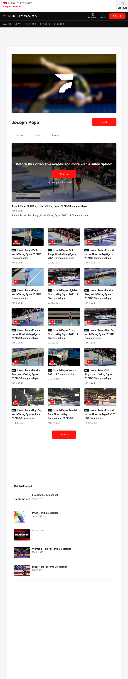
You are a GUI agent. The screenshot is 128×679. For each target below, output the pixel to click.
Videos (20, 135)
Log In (76, 182)
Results (55, 135)
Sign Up (104, 122)
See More (64, 434)
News (38, 135)
